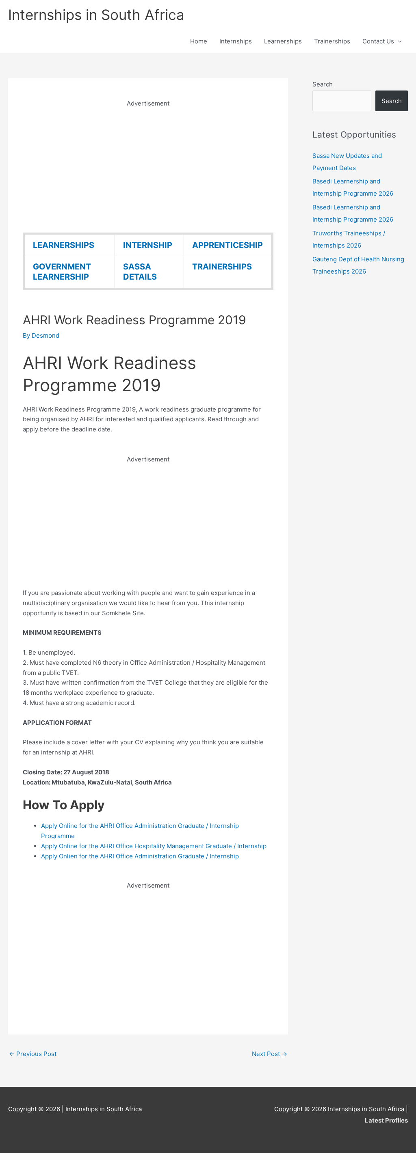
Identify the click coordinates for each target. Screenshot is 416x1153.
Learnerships (283, 41)
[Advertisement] (148, 165)
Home (198, 41)
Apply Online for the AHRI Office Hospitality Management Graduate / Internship (153, 846)
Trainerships (332, 41)
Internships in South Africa (96, 14)
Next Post (269, 1054)
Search (322, 84)
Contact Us (378, 41)
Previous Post (32, 1054)
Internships (235, 41)
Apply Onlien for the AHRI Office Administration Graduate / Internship (140, 856)
